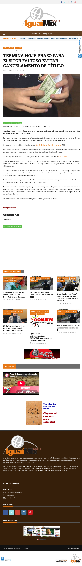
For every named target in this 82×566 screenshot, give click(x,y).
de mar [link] (9, 166)
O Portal (17, 548)
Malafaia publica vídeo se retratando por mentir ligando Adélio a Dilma (14, 328)
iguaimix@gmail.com (11, 498)
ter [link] (8, 187)
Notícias (11, 47)
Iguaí (46, 311)
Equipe (10, 548)
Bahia (5, 278)
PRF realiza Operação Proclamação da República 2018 (41, 294)
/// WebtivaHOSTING (72, 548)
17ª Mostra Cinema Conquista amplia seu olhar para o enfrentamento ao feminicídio (49, 38)
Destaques (12, 278)
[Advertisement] (41, 248)
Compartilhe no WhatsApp (14, 123)
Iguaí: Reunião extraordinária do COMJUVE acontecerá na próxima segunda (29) (41, 337)
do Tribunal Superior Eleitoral (48, 145)
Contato (25, 548)
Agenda (33, 311)
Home (5, 548)
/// (22, 271)
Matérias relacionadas (12, 271)
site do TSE (62, 156)
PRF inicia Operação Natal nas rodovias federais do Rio (68, 327)
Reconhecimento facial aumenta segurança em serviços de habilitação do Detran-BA (68, 297)
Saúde (6, 281)
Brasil (5, 47)
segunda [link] (19, 131)
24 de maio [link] (55, 199)
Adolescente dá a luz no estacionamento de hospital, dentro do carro (14, 294)
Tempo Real (18, 47)
